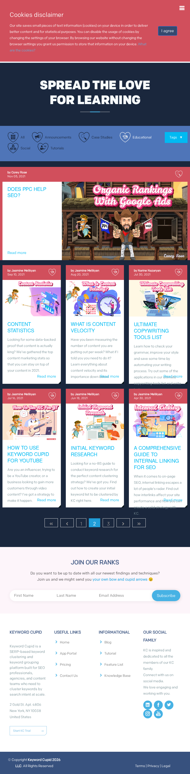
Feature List (113, 664)
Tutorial (110, 653)
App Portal (68, 653)
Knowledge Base (117, 676)
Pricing (65, 664)
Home (65, 642)
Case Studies (102, 137)
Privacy (153, 766)
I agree (167, 30)
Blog (107, 642)
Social (25, 148)
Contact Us (69, 676)
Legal (166, 766)
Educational (142, 137)
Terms (140, 766)
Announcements (58, 137)
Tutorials (57, 148)
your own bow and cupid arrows (120, 579)
